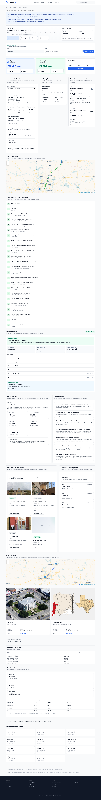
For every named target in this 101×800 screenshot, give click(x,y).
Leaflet (81, 192)
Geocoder (54, 784)
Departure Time (11, 86)
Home (7, 7)
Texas (19, 7)
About (76, 782)
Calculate (80, 68)
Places (36, 2)
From (8, 48)
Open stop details (14, 513)
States (7, 784)
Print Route (45, 38)
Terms (76, 784)
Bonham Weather (76, 89)
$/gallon (69, 62)
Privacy (76, 786)
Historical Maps (32, 786)
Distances (56, 2)
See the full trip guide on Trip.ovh (28, 769)
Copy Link (25, 38)
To (46, 48)
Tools (49, 2)
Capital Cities (9, 786)
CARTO (93, 192)
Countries (8, 782)
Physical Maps (32, 782)
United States (13, 7)
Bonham (25, 7)
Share (35, 38)
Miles (87, 62)
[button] (62, 161)
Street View (54, 786)
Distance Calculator (56, 782)
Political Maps (32, 784)
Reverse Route (14, 38)
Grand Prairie (58, 622)
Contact (77, 789)
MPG (78, 62)
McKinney (45, 88)
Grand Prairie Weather (78, 111)
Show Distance (89, 51)
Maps (42, 2)
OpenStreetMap (87, 192)
